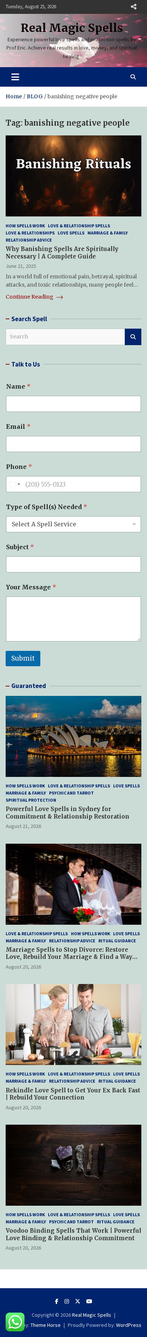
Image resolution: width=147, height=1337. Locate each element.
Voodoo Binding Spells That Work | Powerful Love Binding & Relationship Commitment (73, 1234)
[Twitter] (77, 1301)
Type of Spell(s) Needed (46, 507)
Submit (23, 658)
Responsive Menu (133, 7)
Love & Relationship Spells (79, 225)
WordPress (128, 1325)
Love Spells (71, 233)
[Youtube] (89, 1301)
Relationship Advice (29, 240)
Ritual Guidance (117, 940)
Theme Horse (46, 1325)
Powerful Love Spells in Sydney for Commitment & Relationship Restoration (67, 812)
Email (18, 426)
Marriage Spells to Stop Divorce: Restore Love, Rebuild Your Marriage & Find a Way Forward (69, 957)
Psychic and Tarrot (71, 793)
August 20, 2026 (23, 966)
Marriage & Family (107, 233)
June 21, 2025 (21, 266)
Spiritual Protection (31, 800)
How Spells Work (25, 225)
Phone (19, 466)
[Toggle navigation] (15, 77)
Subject (20, 547)
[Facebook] (56, 1301)
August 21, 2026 (23, 826)
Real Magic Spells (72, 28)
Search (133, 337)
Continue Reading (30, 296)
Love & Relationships (30, 233)
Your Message (31, 587)
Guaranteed (28, 686)
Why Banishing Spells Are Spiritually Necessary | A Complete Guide (62, 252)
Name (18, 386)
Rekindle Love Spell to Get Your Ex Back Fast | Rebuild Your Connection (73, 1094)
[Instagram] (66, 1301)
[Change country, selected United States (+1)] (14, 484)
